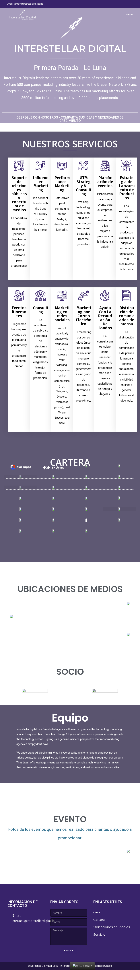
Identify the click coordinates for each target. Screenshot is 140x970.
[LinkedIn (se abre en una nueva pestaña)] (131, 4)
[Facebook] (12, 932)
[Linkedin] (22, 932)
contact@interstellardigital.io (28, 3)
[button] (70, 119)
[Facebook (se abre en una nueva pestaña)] (128, 4)
